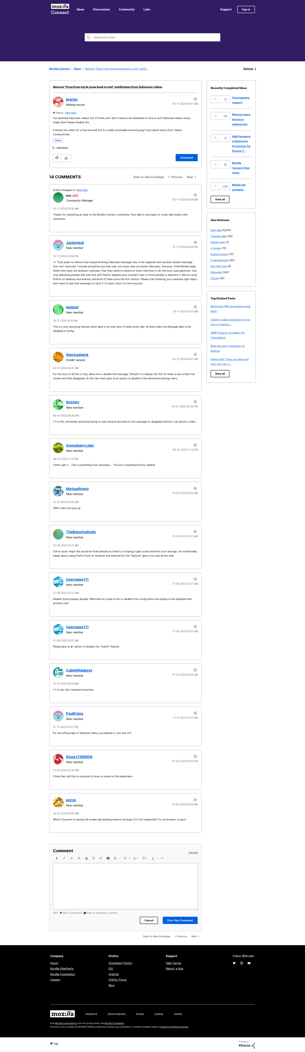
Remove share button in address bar (241, 119)
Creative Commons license (174, 1026)
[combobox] (152, 37)
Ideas (80, 9)
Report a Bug (174, 968)
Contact (178, 1013)
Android (114, 974)
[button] (57, 158)
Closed (215, 278)
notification (62, 147)
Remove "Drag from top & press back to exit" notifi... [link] (116, 68)
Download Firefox (120, 963)
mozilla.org (91, 1013)
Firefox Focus (118, 979)
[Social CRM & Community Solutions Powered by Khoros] (247, 1044)
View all (220, 199)
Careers (55, 979)
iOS (111, 968)
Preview (193, 853)
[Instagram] (241, 963)
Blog (111, 985)
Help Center (173, 963)
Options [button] (248, 68)
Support (226, 9)
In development (220, 260)
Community (127, 9)
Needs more (218, 242)
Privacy (140, 1013)
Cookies (158, 1013)
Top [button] (55, 1043)
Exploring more (219, 254)
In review (216, 248)
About (54, 963)
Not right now (219, 266)
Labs (146, 9)
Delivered (216, 272)
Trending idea (219, 236)
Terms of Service (116, 1013)
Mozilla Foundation (62, 974)
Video (58, 140)
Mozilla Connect (60, 9)
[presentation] (56, 858)
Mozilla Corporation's (66, 1023)
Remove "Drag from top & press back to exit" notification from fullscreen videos (107, 87)
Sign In (246, 9)
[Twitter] (234, 963)
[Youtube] (249, 963)
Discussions (101, 9)
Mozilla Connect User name (241, 167)
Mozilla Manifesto (62, 968)
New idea (70, 112)
